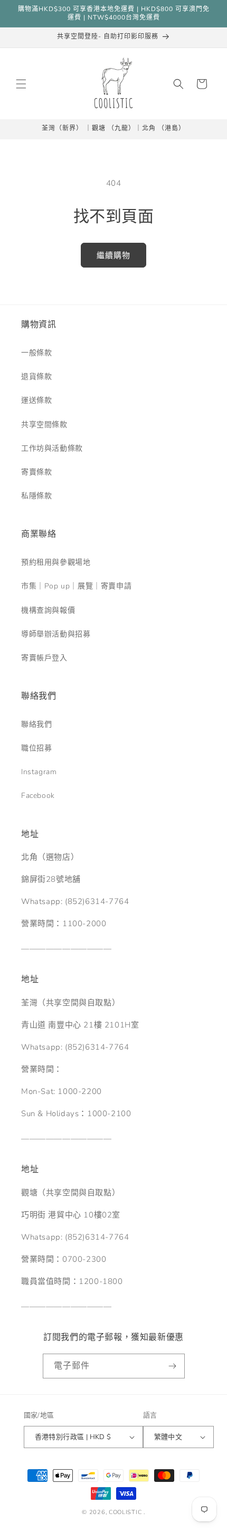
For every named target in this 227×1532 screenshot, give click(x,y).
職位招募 (36, 748)
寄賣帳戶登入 (44, 658)
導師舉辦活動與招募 (55, 634)
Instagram (38, 772)
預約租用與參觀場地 (55, 562)
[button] (21, 84)
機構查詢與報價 (48, 610)
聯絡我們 (36, 724)
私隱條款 (36, 496)
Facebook (38, 796)
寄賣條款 (36, 472)
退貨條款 (36, 377)
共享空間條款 (44, 425)
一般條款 (36, 353)
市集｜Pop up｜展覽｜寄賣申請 (76, 586)
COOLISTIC (125, 1512)
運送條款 (36, 400)
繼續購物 (113, 255)
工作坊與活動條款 (52, 448)
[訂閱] (172, 1366)
